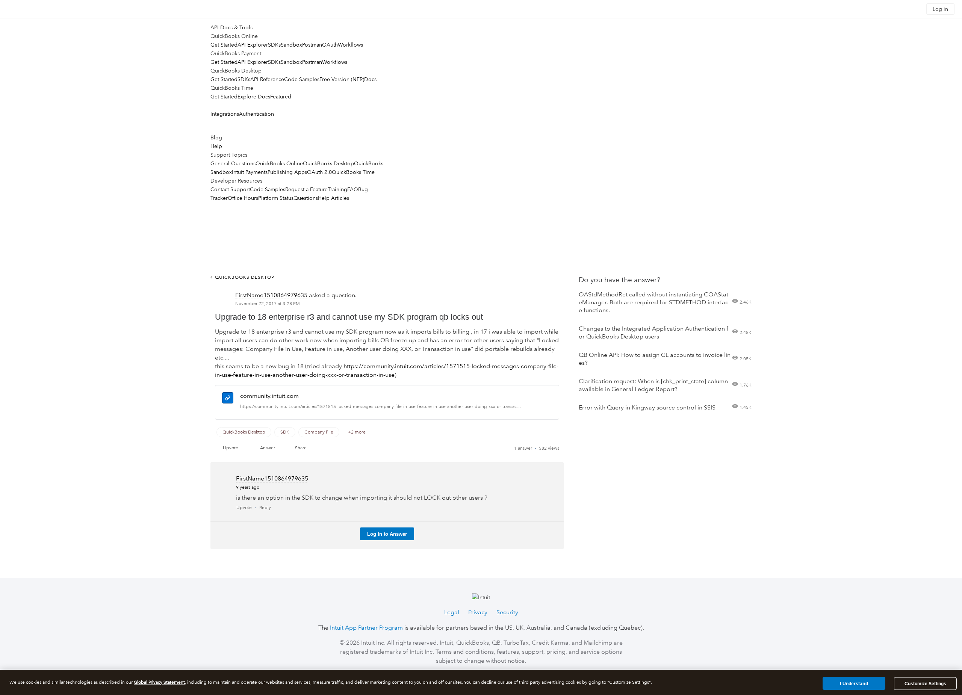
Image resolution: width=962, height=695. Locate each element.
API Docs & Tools (231, 27)
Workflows (350, 44)
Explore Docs (253, 96)
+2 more (357, 432)
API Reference (267, 79)
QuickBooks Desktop (328, 163)
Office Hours (243, 198)
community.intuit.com (269, 395)
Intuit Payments (250, 172)
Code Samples (301, 79)
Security (507, 612)
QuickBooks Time (353, 172)
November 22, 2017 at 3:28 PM (267, 304)
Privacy (477, 612)
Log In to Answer (387, 534)
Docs (370, 79)
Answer (267, 448)
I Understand (854, 683)
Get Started (223, 44)
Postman (312, 44)
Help (216, 146)
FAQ (352, 189)
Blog (216, 137)
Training (337, 189)
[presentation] (227, 399)
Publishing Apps (287, 172)
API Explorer (252, 44)
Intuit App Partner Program (366, 627)
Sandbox (291, 44)
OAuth (330, 44)
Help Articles (333, 198)
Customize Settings (925, 683)
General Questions (233, 163)
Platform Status (275, 198)
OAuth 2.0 (319, 172)
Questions (305, 198)
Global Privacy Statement (159, 682)
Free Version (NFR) (341, 79)
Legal (451, 612)
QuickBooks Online (279, 163)
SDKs (274, 44)
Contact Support (230, 189)
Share (301, 448)
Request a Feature (306, 189)
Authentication (256, 113)
